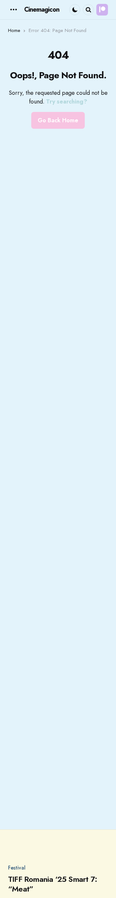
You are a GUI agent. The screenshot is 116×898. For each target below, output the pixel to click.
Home (14, 30)
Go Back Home (58, 120)
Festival (16, 868)
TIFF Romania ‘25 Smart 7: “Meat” (52, 884)
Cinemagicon (41, 9)
